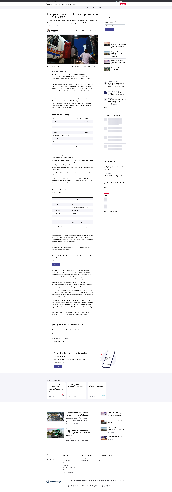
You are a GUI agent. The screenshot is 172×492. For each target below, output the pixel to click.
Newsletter (65, 465)
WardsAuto (71, 1)
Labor (84, 7)
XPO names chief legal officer (115, 421)
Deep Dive (57, 4)
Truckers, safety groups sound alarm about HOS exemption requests (115, 183)
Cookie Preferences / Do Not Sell (100, 487)
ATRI (57, 150)
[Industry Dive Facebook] (50, 459)
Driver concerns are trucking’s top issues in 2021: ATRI (68, 324)
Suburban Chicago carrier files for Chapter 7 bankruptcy (117, 69)
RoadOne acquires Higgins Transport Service (116, 437)
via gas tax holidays (82, 282)
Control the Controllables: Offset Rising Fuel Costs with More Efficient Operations (116, 84)
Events (67, 4)
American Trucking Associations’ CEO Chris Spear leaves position (118, 62)
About (64, 458)
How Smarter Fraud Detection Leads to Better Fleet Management (117, 101)
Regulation (73, 7)
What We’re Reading (68, 472)
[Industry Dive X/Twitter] (53, 459)
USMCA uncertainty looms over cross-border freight (113, 176)
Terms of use (79, 487)
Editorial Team (66, 460)
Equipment (95, 7)
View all (105, 107)
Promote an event (112, 211)
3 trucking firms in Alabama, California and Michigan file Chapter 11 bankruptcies (118, 45)
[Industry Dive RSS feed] (56, 459)
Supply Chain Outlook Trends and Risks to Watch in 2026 (117, 93)
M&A (100, 7)
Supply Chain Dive (64, 1)
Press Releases (73, 4)
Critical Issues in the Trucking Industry (80, 78)
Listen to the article (60, 71)
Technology (79, 7)
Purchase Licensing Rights (69, 467)
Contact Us (65, 462)
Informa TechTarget (91, 480)
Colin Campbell (54, 30)
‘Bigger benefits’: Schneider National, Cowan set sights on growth (78, 432)
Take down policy (87, 487)
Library (62, 4)
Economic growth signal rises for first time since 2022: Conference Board (114, 168)
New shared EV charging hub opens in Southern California (77, 413)
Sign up (124, 4)
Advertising (83, 458)
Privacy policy (71, 487)
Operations (89, 7)
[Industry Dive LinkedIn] (47, 459)
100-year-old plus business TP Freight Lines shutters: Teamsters (117, 54)
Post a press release (112, 153)
